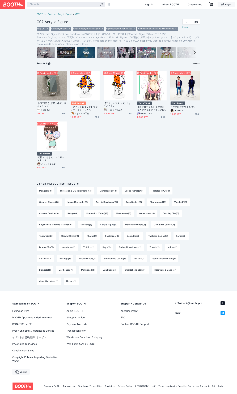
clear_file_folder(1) (48, 281)
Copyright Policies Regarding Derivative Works (34, 359)
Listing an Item (20, 310)
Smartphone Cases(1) (115, 258)
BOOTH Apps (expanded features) (32, 317)
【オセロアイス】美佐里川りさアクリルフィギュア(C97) (151, 108)
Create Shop (195, 4)
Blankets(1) (45, 270)
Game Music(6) (147, 213)
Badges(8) (72, 213)
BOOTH (41, 14)
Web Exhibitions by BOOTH (81, 343)
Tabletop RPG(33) (160, 190)
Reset (185, 27)
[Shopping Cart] (211, 4)
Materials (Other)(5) (135, 224)
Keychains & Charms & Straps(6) (56, 224)
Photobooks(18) (158, 202)
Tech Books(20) (134, 202)
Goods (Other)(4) (70, 236)
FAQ (123, 317)
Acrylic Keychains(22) (107, 202)
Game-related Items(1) (164, 258)
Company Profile (52, 386)
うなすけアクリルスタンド (184, 106)
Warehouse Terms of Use (90, 386)
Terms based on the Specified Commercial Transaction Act (186, 386)
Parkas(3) (181, 236)
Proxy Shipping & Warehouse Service (33, 330)
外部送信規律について (145, 386)
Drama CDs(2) (46, 247)
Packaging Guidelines (24, 343)
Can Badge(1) (110, 270)
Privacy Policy (125, 386)
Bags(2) (107, 247)
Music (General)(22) (77, 202)
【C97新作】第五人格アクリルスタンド (51, 105)
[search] (102, 4)
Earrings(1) (65, 258)
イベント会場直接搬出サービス (29, 337)
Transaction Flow (76, 330)
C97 (77, 14)
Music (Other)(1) (87, 258)
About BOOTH (170, 4)
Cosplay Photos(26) (49, 202)
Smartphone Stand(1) (135, 270)
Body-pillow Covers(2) (130, 247)
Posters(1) (139, 258)
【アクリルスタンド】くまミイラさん (117, 105)
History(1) (71, 281)
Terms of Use (69, 386)
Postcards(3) (112, 236)
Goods (51, 14)
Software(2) (45, 258)
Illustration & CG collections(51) (76, 190)
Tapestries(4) (46, 236)
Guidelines (110, 386)
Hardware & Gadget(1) (165, 270)
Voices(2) (172, 247)
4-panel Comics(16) (49, 213)
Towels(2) (155, 247)
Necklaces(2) (68, 247)
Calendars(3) (133, 236)
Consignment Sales (23, 350)
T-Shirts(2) (89, 247)
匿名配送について (22, 324)
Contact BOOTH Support (135, 324)
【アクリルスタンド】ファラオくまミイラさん (84, 108)
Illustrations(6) (123, 213)
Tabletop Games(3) (158, 236)
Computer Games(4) (164, 224)
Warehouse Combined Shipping (84, 337)
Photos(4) (92, 236)
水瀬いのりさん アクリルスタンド (50, 159)
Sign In (149, 4)
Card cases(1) (66, 270)
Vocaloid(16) (180, 202)
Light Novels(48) (108, 190)
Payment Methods (76, 324)
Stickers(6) (86, 224)
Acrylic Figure (65, 14)
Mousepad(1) (88, 270)
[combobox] (66, 4)
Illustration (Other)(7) (97, 213)
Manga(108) (45, 190)
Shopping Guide (75, 317)
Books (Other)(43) (134, 190)
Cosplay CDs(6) (171, 213)
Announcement (129, 310)
